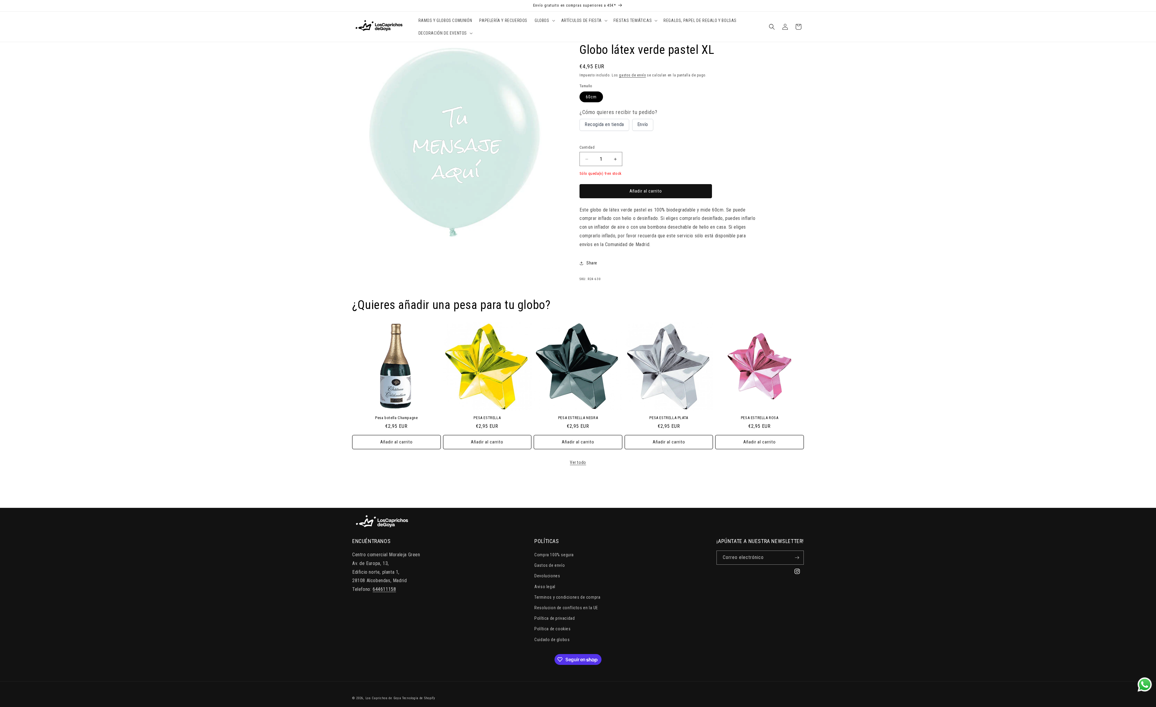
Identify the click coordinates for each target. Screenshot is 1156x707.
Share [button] (591, 263)
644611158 (384, 589)
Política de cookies (552, 628)
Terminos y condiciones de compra (567, 597)
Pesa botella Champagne (396, 417)
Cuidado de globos (552, 639)
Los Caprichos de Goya (383, 698)
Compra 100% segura (554, 554)
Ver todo (578, 462)
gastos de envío (632, 75)
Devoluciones (547, 575)
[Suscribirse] (796, 558)
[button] (544, 20)
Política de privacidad (554, 618)
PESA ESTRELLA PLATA (668, 417)
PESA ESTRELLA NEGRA (578, 417)
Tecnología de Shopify (418, 698)
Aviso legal (544, 586)
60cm (591, 96)
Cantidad (587, 147)
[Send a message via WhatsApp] (1144, 684)
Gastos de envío (549, 565)
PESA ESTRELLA (487, 417)
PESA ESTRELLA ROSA (759, 417)
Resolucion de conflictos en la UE (566, 607)
